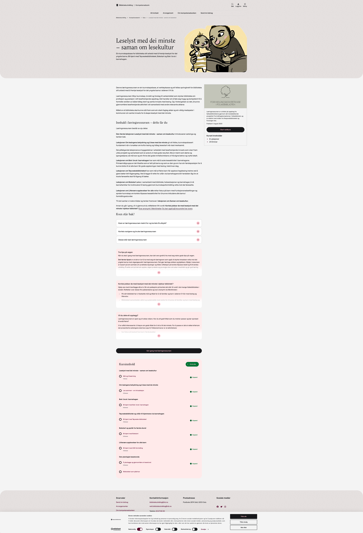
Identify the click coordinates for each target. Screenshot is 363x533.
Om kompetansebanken (125, 510)
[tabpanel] (159, 220)
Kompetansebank (142, 5)
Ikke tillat (244, 527)
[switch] (158, 529)
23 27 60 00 (160, 511)
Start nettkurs (225, 130)
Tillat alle (244, 516)
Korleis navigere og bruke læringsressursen (137, 231)
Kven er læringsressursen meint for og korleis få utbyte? (142, 223)
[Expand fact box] (158, 272)
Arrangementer (122, 506)
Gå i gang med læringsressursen (159, 351)
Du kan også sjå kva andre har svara (177, 208)
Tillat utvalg (243, 522)
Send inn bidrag (122, 502)
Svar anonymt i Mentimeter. (150, 208)
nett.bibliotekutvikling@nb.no (160, 506)
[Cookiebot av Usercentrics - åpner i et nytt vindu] (116, 529)
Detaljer (203, 529)
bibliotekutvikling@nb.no (159, 502)
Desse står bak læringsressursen (132, 240)
